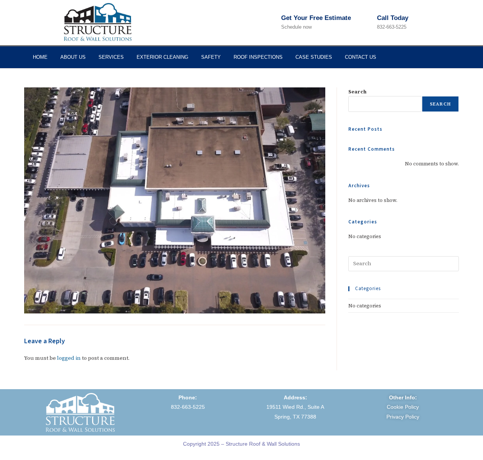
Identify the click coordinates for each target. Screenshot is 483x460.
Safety (211, 57)
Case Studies (313, 57)
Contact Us (360, 57)
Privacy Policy (402, 417)
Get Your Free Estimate (316, 17)
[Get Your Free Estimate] (273, 22)
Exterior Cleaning (162, 57)
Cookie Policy (403, 407)
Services (111, 57)
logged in (69, 358)
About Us (73, 57)
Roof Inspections (258, 57)
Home (40, 57)
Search (357, 92)
